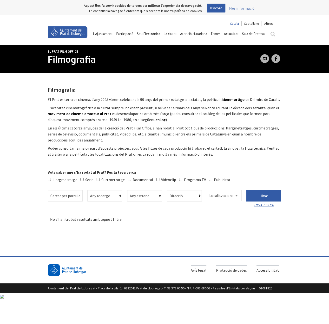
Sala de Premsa (253, 33)
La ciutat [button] (170, 33)
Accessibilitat (268, 270)
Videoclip (168, 179)
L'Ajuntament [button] (103, 33)
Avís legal (198, 270)
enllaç (161, 119)
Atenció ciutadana (193, 33)
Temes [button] (216, 33)
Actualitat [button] (231, 33)
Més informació (242, 8)
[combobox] (224, 195)
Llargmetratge (65, 179)
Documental (143, 179)
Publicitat (222, 179)
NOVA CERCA (264, 205)
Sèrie (89, 179)
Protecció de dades (231, 270)
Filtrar (264, 196)
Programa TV (195, 179)
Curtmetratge (113, 179)
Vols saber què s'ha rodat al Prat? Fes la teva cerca (92, 172)
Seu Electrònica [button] (148, 33)
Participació (124, 33)
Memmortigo (233, 99)
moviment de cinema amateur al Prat (80, 113)
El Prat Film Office (63, 51)
